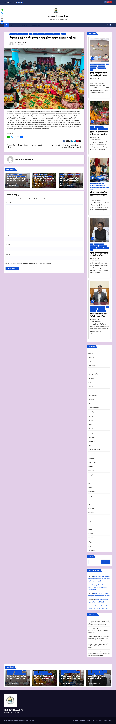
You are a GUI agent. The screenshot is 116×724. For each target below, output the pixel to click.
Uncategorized (49, 34)
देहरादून (90, 496)
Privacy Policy (75, 720)
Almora (90, 353)
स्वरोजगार (90, 538)
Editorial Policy (90, 720)
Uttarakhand (23, 25)
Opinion (34, 34)
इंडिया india (63, 34)
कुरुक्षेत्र (90, 487)
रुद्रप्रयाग (90, 533)
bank (89, 361)
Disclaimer (82, 720)
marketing (91, 412)
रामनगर (90, 529)
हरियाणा (90, 546)
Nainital (20, 34)
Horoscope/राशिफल (93, 407)
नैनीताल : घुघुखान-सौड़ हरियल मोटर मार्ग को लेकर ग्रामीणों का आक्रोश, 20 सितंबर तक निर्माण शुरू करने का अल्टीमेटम (98, 638)
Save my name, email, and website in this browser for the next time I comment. (29, 263)
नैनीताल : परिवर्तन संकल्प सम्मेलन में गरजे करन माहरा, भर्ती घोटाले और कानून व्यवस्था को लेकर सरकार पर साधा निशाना (99, 579)
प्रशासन (21, 176)
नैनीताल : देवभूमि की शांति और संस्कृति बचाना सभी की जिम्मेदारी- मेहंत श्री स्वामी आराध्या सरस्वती (98, 587)
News (13, 25)
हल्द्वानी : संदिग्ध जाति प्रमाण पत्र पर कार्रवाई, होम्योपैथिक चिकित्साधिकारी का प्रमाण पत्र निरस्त (98, 646)
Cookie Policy (98, 720)
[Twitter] (1, 13)
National (26, 34)
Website (8, 254)
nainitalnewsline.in (21, 42)
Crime (91, 244)
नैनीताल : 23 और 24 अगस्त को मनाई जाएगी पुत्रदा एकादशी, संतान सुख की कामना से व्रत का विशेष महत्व (98, 630)
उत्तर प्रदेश (91, 475)
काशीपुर (90, 483)
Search (90, 556)
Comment (9, 202)
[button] (107, 25)
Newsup (25, 720)
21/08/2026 (94, 137)
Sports (90, 445)
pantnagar (91, 433)
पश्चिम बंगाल (91, 508)
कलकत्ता (90, 479)
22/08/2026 (94, 78)
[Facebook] (1, 16)
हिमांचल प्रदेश (91, 550)
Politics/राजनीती (41, 34)
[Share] (1, 22)
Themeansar (31, 720)
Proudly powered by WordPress (11, 720)
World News (10, 176)
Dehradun (91, 378)
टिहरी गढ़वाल (91, 491)
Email (8, 244)
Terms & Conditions (107, 720)
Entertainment (92, 395)
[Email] (1, 19)
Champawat (91, 365)
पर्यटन (89, 504)
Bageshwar (91, 357)
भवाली (89, 521)
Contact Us (36, 25)
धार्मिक (50, 176)
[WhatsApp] (1, 9)
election (90, 391)
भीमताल (25, 176)
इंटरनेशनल (90, 466)
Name (8, 235)
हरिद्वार (90, 542)
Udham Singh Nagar (94, 449)
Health (90, 403)
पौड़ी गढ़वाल (91, 512)
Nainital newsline (58, 16)
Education (91, 386)
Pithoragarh (91, 437)
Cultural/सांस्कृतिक (13, 34)
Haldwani (92, 64)
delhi (89, 382)
